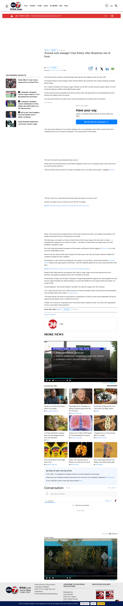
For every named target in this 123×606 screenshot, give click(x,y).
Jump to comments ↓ (50, 314)
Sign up (114, 487)
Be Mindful (53, 6)
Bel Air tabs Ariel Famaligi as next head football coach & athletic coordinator (29, 115)
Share (66, 6)
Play (60, 6)
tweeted (111, 170)
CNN (47, 67)
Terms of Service (40, 584)
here (81, 480)
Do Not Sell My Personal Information (46, 594)
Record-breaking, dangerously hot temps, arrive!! (46, 16)
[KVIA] (16, 6)
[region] (80, 511)
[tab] (49, 501)
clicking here (110, 477)
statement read (73, 293)
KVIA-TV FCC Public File (43, 589)
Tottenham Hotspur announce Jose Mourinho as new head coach (66, 205)
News (26, 6)
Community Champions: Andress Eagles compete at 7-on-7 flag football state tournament (29, 94)
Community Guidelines (42, 587)
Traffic (39, 6)
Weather (32, 6)
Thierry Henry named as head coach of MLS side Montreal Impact (67, 269)
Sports (46, 6)
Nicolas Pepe (105, 248)
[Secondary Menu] (8, 6)
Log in (109, 487)
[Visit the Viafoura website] (113, 534)
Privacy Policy (50, 584)
